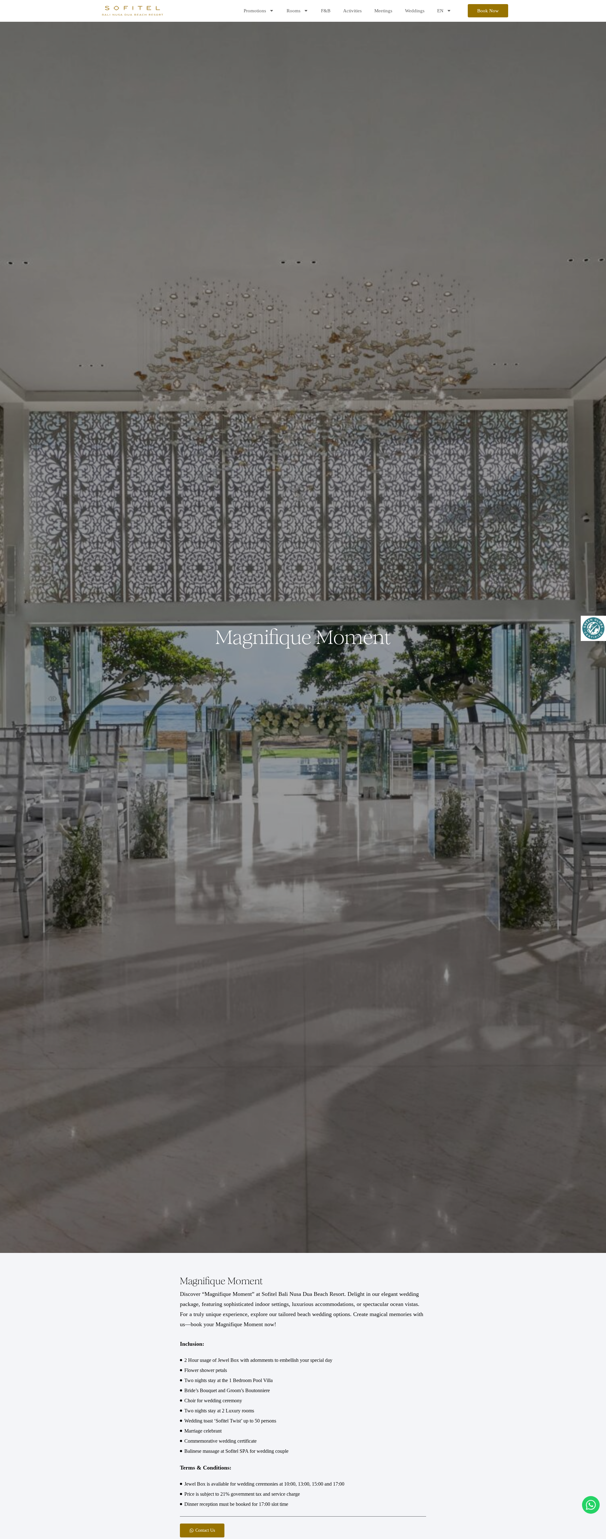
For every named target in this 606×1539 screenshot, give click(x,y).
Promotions (255, 10)
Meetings (383, 10)
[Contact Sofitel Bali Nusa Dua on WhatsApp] (591, 1504)
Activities (352, 10)
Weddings (415, 10)
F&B (325, 10)
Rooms (293, 10)
